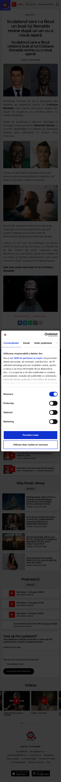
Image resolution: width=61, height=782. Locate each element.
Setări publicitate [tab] (43, 343)
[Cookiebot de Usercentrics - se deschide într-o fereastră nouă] (45, 335)
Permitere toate (30, 435)
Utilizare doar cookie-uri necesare (30, 444)
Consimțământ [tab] (11, 343)
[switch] (53, 403)
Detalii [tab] (26, 343)
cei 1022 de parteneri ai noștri (26, 358)
